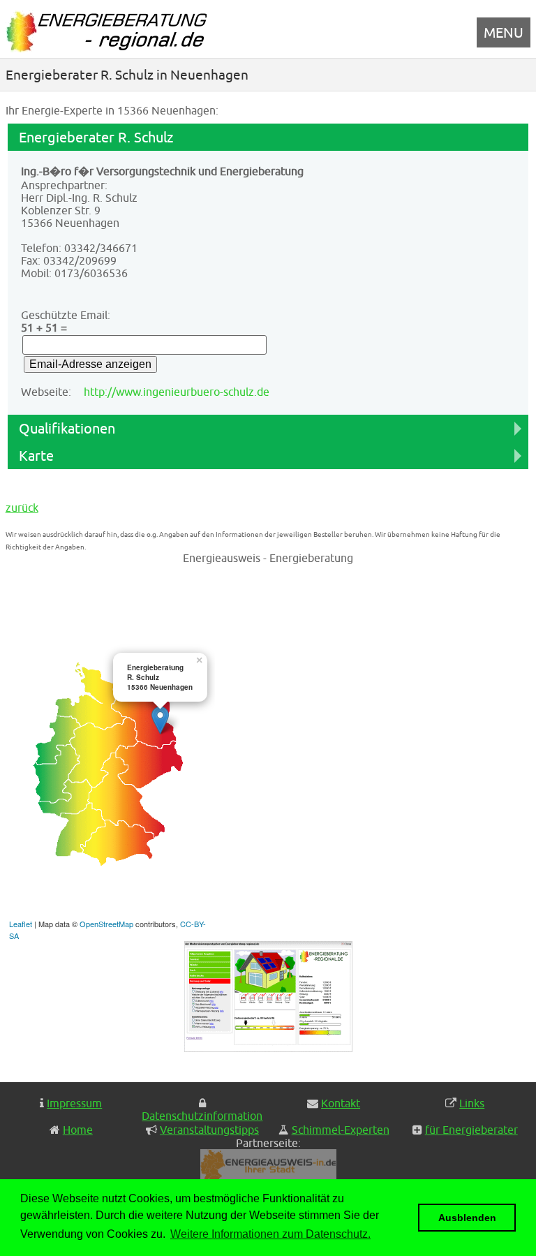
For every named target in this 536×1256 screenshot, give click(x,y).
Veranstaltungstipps (209, 1129)
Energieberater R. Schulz (96, 137)
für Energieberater (471, 1129)
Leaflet (20, 923)
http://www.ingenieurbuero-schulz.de (176, 391)
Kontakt (340, 1103)
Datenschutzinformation (202, 1115)
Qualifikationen (67, 428)
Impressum (74, 1103)
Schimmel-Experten (340, 1129)
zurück (22, 507)
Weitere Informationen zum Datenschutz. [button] (270, 1234)
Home (78, 1129)
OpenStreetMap (106, 923)
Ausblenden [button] (467, 1217)
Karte (36, 456)
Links (471, 1103)
